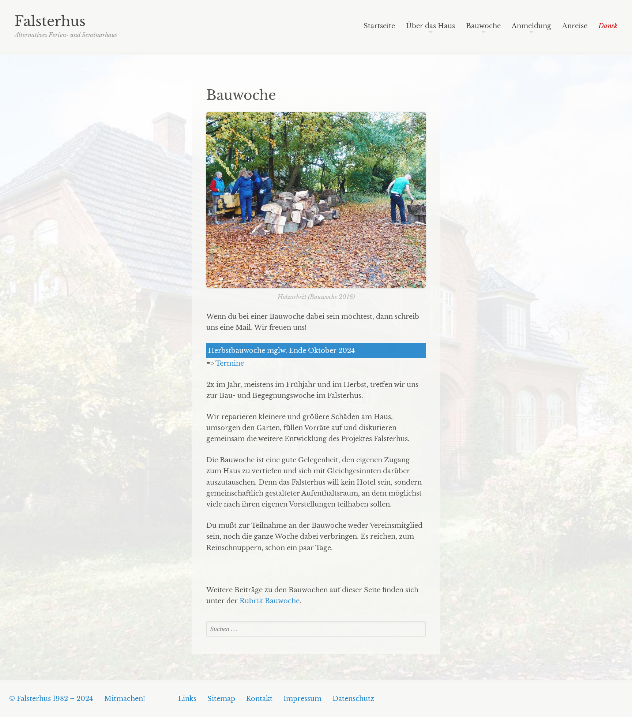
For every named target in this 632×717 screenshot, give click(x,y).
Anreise (574, 26)
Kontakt (259, 699)
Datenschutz (353, 699)
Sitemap (221, 699)
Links (187, 699)
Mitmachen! (124, 699)
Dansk (607, 26)
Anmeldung (531, 26)
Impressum (302, 699)
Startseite (379, 26)
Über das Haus (430, 26)
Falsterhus (50, 21)
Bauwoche (483, 26)
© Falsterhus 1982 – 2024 (51, 699)
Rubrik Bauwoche (270, 601)
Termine (229, 363)
